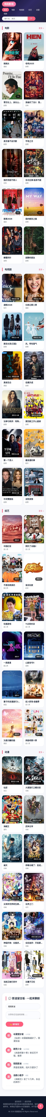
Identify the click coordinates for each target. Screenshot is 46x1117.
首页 (5, 10)
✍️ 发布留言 (14, 1024)
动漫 (37, 10)
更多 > (41, 28)
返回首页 (18, 1101)
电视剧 (21, 10)
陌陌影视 (9, 4)
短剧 (5, 14)
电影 (13, 10)
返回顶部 (28, 1101)
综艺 (30, 10)
